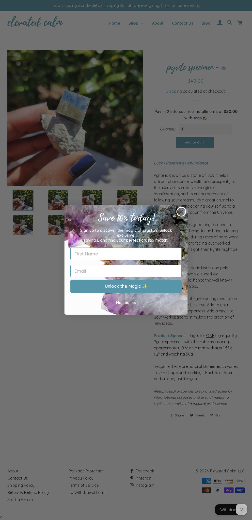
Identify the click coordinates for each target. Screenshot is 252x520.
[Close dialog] (181, 211)
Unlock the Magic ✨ (126, 286)
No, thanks (126, 302)
